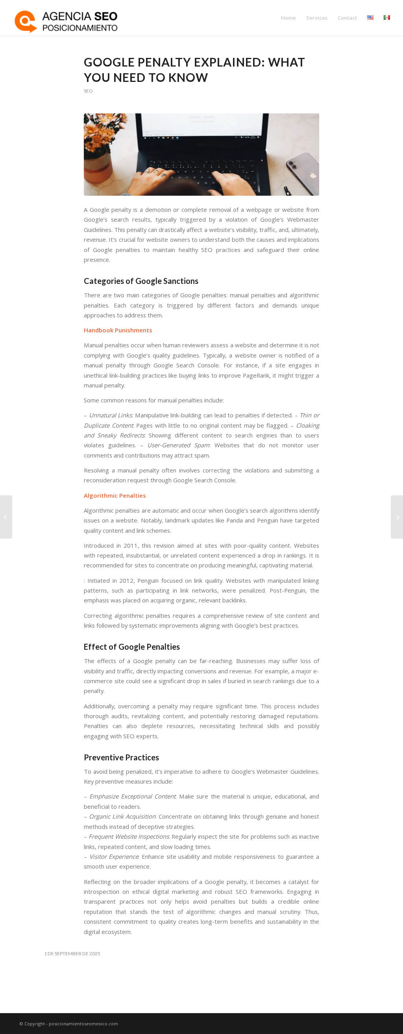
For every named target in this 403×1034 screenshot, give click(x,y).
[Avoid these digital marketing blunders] (397, 517)
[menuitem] (288, 17)
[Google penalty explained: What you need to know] (201, 154)
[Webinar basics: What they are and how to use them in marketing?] (6, 517)
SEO (88, 91)
